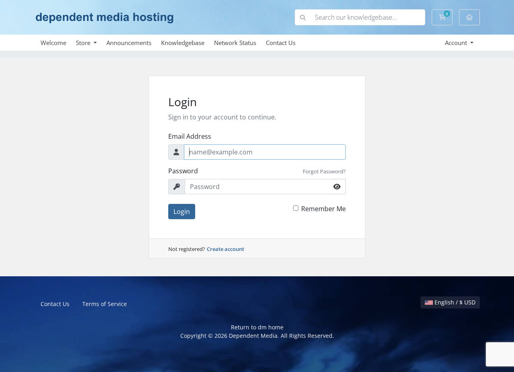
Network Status (235, 43)
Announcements (128, 43)
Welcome (53, 43)
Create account (225, 249)
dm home (271, 327)
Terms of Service (104, 304)
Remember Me (323, 208)
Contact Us (281, 43)
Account (457, 43)
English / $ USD (454, 302)
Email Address (189, 136)
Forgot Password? (324, 171)
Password (183, 170)
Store (84, 43)
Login (181, 211)
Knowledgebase (182, 43)
